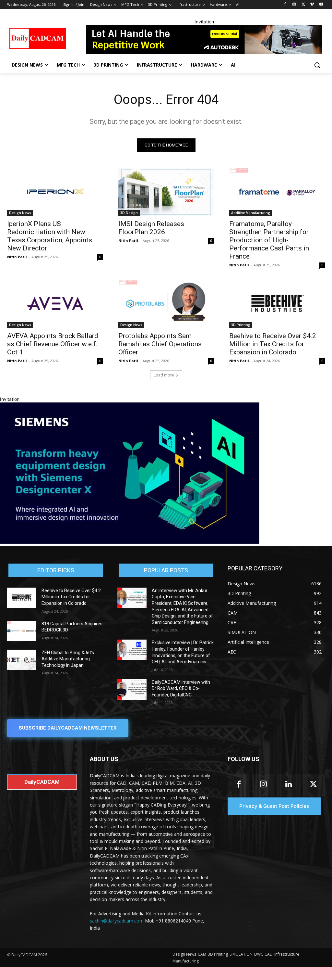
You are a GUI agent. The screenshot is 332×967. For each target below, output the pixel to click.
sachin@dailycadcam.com (117, 921)
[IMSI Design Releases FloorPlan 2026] (166, 192)
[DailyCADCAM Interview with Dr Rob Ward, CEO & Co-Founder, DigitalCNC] (132, 689)
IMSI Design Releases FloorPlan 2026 (151, 228)
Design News (20, 212)
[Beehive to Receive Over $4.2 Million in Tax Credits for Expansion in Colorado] (277, 303)
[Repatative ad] (204, 39)
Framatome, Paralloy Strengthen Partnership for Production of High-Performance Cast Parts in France (269, 240)
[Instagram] (294, 4)
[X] (303, 4)
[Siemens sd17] (129, 542)
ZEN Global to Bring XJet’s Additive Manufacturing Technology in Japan (68, 659)
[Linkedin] (288, 784)
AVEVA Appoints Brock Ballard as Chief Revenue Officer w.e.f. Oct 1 (52, 344)
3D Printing (240, 325)
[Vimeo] (312, 4)
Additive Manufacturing (250, 212)
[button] (317, 65)
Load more (164, 375)
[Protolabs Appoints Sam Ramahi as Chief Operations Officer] (166, 303)
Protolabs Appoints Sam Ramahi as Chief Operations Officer (160, 344)
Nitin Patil (17, 256)
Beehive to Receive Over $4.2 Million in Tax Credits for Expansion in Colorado (272, 344)
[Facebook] (285, 4)
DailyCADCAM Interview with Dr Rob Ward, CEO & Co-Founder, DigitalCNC (181, 688)
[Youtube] (321, 4)
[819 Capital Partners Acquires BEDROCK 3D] (21, 631)
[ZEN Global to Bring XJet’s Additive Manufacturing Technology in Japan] (21, 660)
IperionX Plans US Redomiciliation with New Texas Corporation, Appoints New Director (49, 236)
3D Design (129, 212)
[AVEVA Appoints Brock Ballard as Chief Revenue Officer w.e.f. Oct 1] (55, 303)
